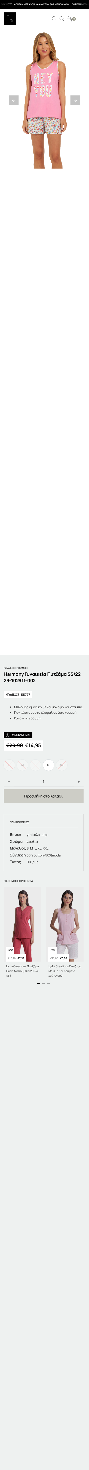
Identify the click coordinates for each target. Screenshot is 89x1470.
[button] (14, 100)
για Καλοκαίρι (37, 834)
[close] (82, 19)
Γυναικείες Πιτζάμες (16, 668)
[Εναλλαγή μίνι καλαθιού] (69, 19)
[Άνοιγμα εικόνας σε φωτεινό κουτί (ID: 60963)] (44, 100)
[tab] (38, 983)
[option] (48, 765)
